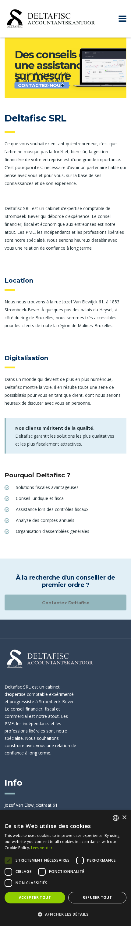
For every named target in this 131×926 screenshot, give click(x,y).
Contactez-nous (40, 85)
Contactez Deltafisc (65, 603)
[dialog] (65, 868)
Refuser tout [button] (97, 897)
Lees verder (41, 847)
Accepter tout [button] (35, 897)
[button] (65, 914)
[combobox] (116, 818)
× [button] (124, 817)
